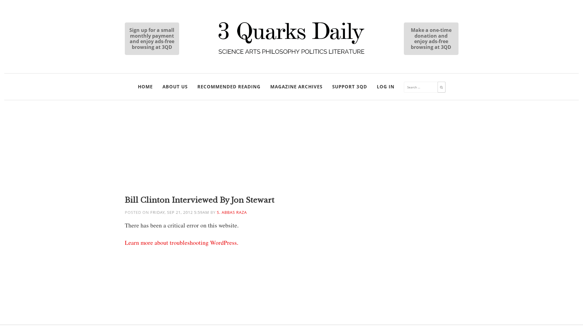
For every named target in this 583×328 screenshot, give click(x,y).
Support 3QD (349, 87)
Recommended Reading (229, 87)
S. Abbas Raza (232, 212)
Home (145, 87)
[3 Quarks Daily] (291, 54)
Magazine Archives (296, 87)
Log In (385, 87)
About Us (175, 87)
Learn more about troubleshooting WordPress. (181, 242)
